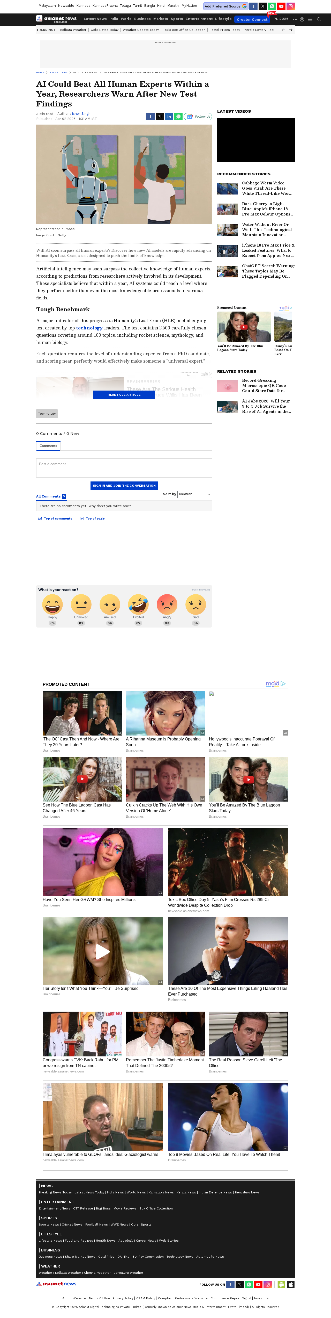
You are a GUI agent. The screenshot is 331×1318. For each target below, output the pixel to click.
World (126, 19)
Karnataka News (161, 1192)
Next (291, 30)
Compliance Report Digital (230, 1298)
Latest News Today (89, 1192)
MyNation (189, 6)
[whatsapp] (272, 6)
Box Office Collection (156, 1208)
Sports (177, 19)
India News (115, 1192)
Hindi (161, 6)
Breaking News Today (55, 1192)
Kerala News (186, 1192)
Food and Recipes (79, 1240)
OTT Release (83, 1208)
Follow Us (202, 116)
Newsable (66, 6)
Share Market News (80, 1256)
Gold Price (106, 1256)
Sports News (49, 1224)
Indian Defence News (215, 1192)
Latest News (95, 19)
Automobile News (210, 1256)
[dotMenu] (295, 19)
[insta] (291, 6)
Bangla (149, 6)
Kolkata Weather (73, 30)
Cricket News (72, 1224)
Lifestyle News (50, 1240)
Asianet (56, 1284)
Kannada (83, 6)
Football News (96, 1224)
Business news (50, 1256)
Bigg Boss (103, 1208)
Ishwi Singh (81, 114)
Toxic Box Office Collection (184, 30)
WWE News (119, 1224)
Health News (106, 1240)
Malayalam (47, 6)
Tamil (137, 6)
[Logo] (58, 19)
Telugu (125, 6)
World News (136, 1192)
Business (142, 19)
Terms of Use (99, 1298)
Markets (160, 19)
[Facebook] (253, 6)
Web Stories (169, 1240)
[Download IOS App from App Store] (291, 1284)
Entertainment (199, 19)
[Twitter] (263, 6)
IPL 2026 (281, 19)
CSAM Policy (145, 1298)
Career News (146, 1240)
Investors (261, 1298)
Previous (283, 30)
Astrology (125, 1240)
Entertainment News (54, 1208)
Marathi (173, 6)
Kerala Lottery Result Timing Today (271, 30)
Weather (45, 1272)
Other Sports (141, 1224)
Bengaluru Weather (128, 1272)
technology (89, 327)
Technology (47, 413)
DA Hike (123, 1256)
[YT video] (281, 6)
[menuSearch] (319, 19)
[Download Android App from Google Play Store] (281, 1284)
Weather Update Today (141, 30)
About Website (74, 1298)
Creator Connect (252, 19)
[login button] (303, 19)
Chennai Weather (97, 1272)
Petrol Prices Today (225, 30)
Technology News (180, 1256)
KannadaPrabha (105, 6)
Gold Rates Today (104, 30)
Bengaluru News (247, 1192)
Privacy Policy (123, 1298)
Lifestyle (223, 19)
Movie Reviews (125, 1208)
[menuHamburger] (310, 19)
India (113, 19)
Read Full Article (124, 395)
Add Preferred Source (222, 6)
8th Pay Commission (148, 1256)
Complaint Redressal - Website (183, 1298)
